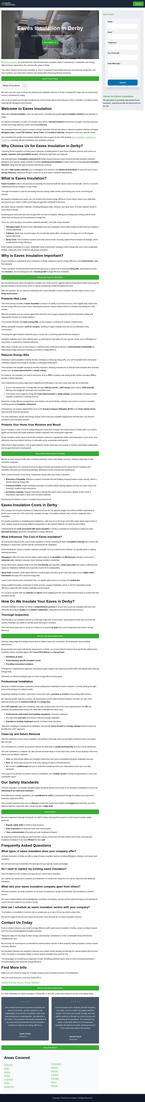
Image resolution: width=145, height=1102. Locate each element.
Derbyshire (5, 982)
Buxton (54, 1082)
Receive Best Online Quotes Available (50, 454)
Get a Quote (48, 42)
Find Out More (50, 812)
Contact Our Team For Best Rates (50, 277)
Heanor (27, 982)
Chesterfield (56, 1064)
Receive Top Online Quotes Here (50, 636)
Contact (138, 4)
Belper (13, 982)
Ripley (6, 1083)
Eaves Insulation (10, 62)
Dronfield (54, 1075)
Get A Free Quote (50, 1047)
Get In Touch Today (50, 79)
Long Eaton (8, 1079)
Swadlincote (9, 1087)
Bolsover (54, 1068)
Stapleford (35, 982)
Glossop (54, 1086)
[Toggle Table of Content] (23, 86)
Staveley (54, 1071)
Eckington (55, 1078)
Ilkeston (20, 982)
